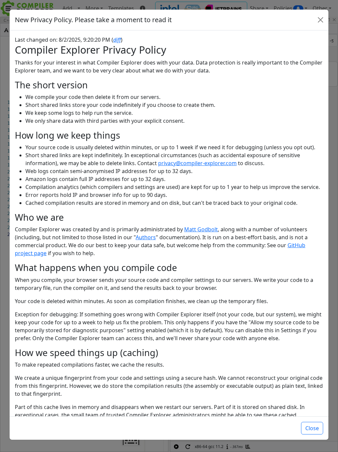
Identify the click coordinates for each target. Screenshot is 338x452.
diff (117, 39)
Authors (146, 237)
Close (312, 428)
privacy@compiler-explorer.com (197, 163)
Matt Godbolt (201, 229)
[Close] (320, 20)
